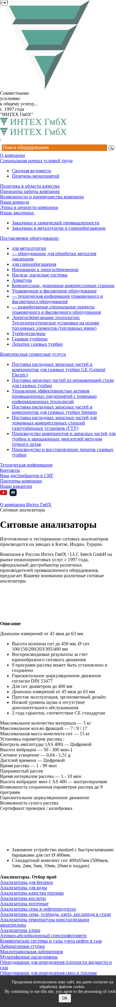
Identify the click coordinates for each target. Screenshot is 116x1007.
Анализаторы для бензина (26, 882)
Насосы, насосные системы (40, 274)
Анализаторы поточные (24, 903)
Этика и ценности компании (29, 207)
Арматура (22, 280)
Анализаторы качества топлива (32, 892)
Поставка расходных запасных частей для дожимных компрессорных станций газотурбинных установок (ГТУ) (54, 423)
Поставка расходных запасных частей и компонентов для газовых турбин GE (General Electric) (58, 369)
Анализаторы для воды (23, 887)
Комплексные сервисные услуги (33, 354)
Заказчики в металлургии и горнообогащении (59, 228)
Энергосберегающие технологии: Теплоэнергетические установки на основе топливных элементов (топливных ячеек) (55, 323)
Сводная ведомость (31, 170)
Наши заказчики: (17, 212)
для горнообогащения (34, 264)
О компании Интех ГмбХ (25, 504)
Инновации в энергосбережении (45, 269)
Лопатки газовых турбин (37, 344)
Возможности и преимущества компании (42, 196)
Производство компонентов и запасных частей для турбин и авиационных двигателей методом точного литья (63, 439)
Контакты (10, 470)
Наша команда (14, 202)
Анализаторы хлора (20, 930)
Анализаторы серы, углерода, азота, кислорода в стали (55, 914)
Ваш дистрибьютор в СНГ (27, 475)
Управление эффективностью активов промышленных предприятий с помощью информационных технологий (54, 396)
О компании (12, 155)
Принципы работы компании (30, 191)
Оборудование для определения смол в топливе (48, 972)
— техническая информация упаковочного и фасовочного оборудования (57, 299)
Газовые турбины (30, 338)
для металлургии (29, 248)
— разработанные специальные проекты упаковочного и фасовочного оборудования (56, 309)
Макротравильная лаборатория (31, 951)
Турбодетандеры (29, 333)
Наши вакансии (16, 486)
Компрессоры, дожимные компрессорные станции (63, 285)
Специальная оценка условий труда (36, 160)
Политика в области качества (29, 186)
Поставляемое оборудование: (29, 238)
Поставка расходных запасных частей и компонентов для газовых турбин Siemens (54, 409)
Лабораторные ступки (22, 946)
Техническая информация (26, 464)
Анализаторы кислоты (23, 898)
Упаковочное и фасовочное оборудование (54, 290)
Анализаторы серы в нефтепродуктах (38, 908)
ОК (65, 998)
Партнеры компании (21, 480)
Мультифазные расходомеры (29, 956)
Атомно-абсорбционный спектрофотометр (43, 935)
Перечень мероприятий (35, 175)
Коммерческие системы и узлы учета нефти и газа (51, 940)
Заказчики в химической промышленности (55, 222)
